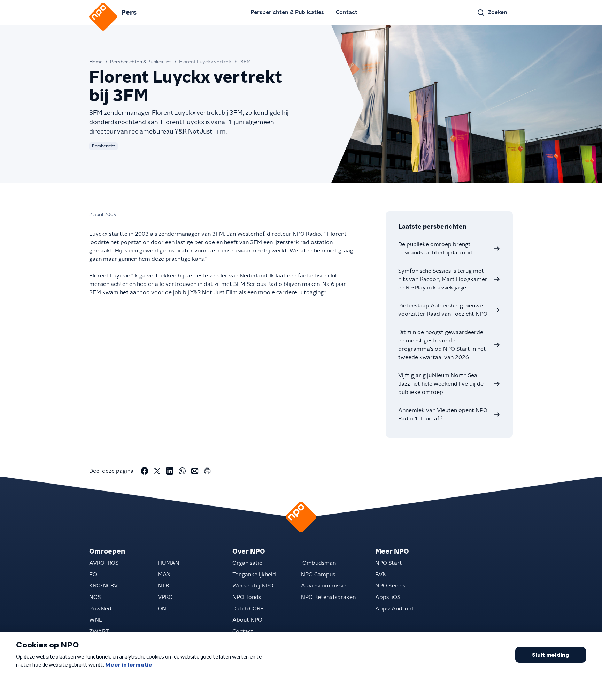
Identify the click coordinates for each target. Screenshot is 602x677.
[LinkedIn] (169, 471)
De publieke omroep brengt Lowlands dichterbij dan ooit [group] (435, 249)
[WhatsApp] (182, 471)
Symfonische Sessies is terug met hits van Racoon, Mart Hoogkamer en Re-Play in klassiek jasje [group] (442, 279)
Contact (346, 12)
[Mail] (194, 471)
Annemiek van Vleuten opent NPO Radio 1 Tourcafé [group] (442, 414)
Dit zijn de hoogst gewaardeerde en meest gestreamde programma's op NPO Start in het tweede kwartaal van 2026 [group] (442, 344)
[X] (157, 471)
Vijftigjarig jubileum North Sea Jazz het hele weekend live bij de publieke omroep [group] (441, 384)
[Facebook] (144, 471)
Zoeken (497, 12)
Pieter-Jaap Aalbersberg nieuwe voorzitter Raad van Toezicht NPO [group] (442, 310)
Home (96, 62)
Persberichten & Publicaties (287, 12)
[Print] (207, 471)
